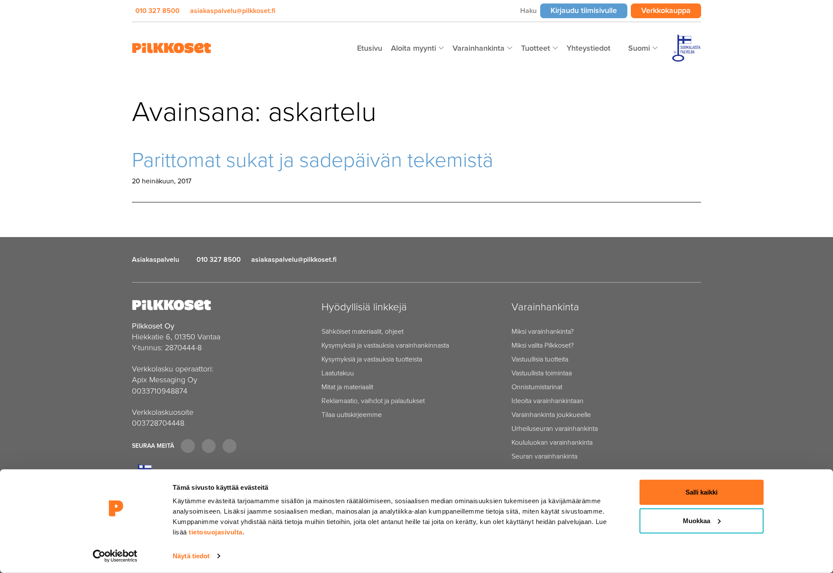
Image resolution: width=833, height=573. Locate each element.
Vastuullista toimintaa (542, 373)
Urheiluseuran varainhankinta (555, 428)
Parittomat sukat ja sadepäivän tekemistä (312, 159)
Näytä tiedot (191, 556)
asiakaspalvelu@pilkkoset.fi (232, 11)
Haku (528, 11)
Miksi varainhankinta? (543, 331)
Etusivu (369, 48)
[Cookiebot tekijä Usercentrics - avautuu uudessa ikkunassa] (115, 556)
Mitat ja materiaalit (347, 387)
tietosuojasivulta (216, 532)
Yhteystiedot (588, 48)
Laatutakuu (337, 373)
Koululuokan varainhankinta (552, 442)
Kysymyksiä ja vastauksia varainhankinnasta (385, 345)
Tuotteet (536, 48)
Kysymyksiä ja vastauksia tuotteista (371, 359)
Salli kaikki (701, 492)
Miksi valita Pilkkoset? (543, 345)
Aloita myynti (414, 48)
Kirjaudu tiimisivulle (589, 10)
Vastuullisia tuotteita (540, 359)
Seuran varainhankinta (544, 456)
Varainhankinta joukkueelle (551, 415)
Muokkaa (696, 520)
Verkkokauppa (671, 10)
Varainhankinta (480, 48)
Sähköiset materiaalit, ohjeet (362, 331)
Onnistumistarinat (537, 387)
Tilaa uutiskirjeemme (351, 415)
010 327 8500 (157, 11)
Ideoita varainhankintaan (548, 401)
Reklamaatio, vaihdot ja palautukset (373, 401)
